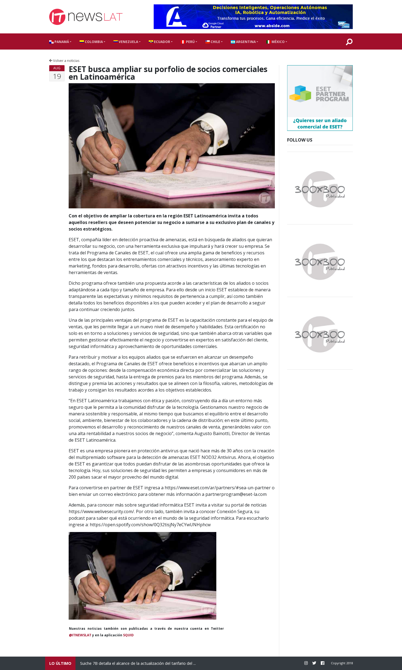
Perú (190, 41)
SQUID (128, 635)
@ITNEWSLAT (80, 635)
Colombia (93, 41)
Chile (215, 41)
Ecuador (161, 41)
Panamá (61, 41)
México (278, 41)
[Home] (86, 17)
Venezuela (128, 41)
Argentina (245, 41)
